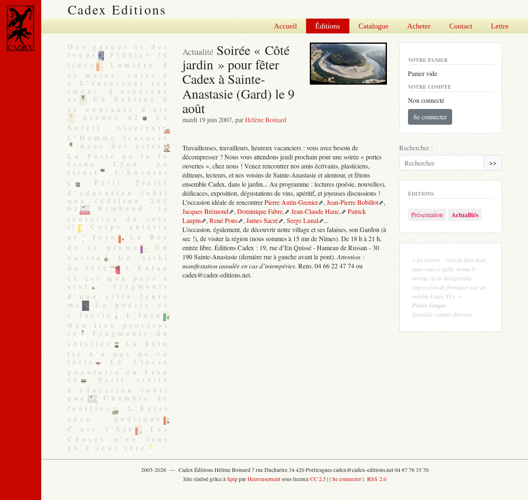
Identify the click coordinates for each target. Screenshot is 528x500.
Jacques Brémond (205, 211)
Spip (232, 479)
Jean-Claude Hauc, (316, 211)
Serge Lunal (302, 220)
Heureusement (264, 479)
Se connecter (430, 116)
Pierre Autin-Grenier (291, 202)
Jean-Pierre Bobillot (352, 202)
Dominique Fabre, (260, 211)
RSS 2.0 (376, 479)
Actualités (464, 214)
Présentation (427, 214)
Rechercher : (416, 147)
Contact (460, 26)
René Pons (224, 220)
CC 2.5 (318, 479)
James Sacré (262, 220)
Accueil (285, 26)
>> (493, 162)
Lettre (500, 26)
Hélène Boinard (265, 119)
